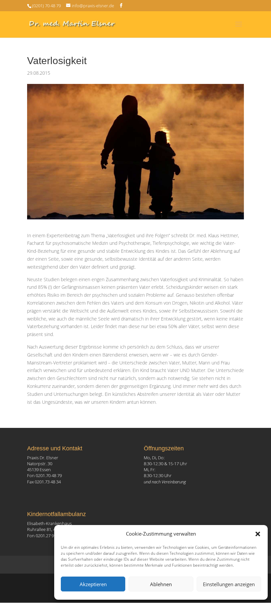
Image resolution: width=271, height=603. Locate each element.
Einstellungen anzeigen (229, 584)
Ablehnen (161, 584)
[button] (257, 534)
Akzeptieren (93, 584)
